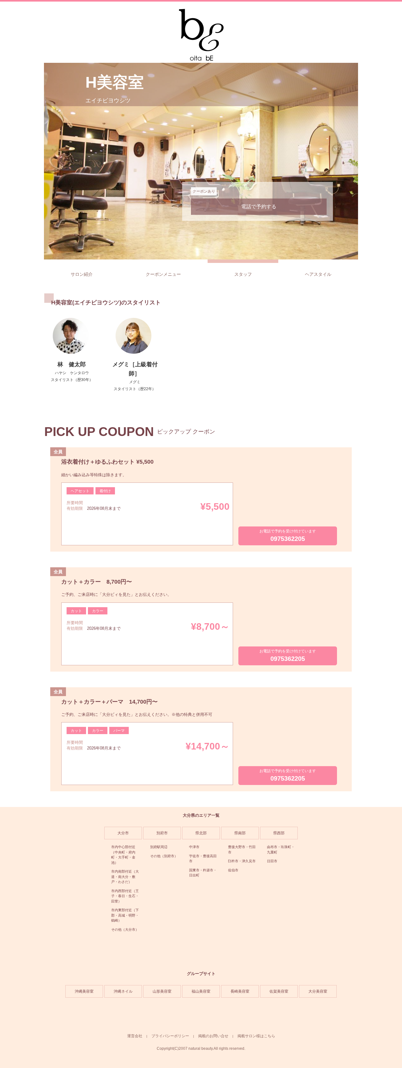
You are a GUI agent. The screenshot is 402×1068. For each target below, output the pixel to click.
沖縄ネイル (123, 991)
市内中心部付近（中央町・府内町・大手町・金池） (123, 854)
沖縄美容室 (84, 991)
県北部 (201, 833)
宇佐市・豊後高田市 (203, 858)
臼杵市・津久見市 (242, 861)
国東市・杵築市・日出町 (203, 872)
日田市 (272, 861)
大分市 (123, 833)
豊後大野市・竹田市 (242, 849)
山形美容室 (162, 991)
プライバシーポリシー (170, 1036)
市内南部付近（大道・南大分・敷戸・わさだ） (125, 876)
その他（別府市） (164, 856)
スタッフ (243, 274)
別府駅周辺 (158, 847)
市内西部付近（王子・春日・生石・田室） (125, 896)
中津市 (194, 847)
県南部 (240, 833)
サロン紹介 (82, 274)
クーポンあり (204, 191)
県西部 (279, 833)
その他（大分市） (125, 929)
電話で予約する (258, 206)
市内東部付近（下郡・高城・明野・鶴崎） (125, 915)
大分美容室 (317, 991)
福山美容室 (201, 991)
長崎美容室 (240, 991)
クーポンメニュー (163, 274)
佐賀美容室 (278, 991)
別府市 (162, 833)
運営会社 (134, 1036)
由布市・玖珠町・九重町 (281, 849)
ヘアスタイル (318, 274)
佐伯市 (233, 870)
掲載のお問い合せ (213, 1036)
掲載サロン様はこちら (256, 1036)
